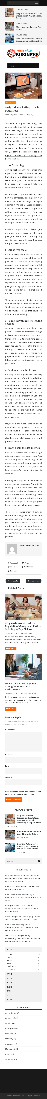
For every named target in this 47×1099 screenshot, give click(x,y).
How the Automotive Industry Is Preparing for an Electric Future (30, 39)
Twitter (28, 563)
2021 (9, 991)
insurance (9, 1044)
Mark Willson (18, 115)
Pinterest (28, 567)
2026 (9, 949)
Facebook (14, 563)
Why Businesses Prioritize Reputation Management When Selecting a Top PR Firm (23, 626)
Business (10, 103)
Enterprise (10, 1028)
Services (9, 1059)
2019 (9, 999)
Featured (9, 1033)
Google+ (14, 567)
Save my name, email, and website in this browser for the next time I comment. (23, 793)
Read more (10, 648)
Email (8, 766)
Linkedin (14, 571)
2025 (9, 974)
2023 (9, 982)
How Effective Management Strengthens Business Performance (21, 686)
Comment (10, 730)
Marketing (10, 1049)
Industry (9, 1039)
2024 (9, 978)
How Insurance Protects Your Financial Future (29, 832)
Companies (10, 1023)
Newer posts (34, 581)
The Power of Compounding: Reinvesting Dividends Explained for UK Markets (23, 938)
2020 (9, 995)
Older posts (12, 581)
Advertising (10, 1013)
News (7, 1054)
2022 (9, 986)
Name (8, 755)
